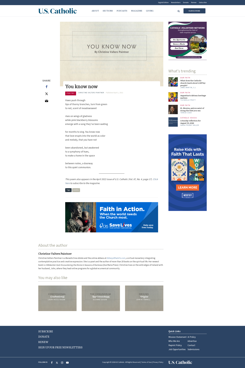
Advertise (192, 341)
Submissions (193, 349)
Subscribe (203, 2)
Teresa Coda (186, 113)
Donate (186, 2)
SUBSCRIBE (45, 331)
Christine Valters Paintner (91, 92)
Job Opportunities (177, 349)
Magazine (136, 10)
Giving (150, 10)
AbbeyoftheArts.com (116, 258)
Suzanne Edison (100, 300)
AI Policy (192, 337)
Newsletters (176, 2)
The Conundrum (100, 296)
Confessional (57, 296)
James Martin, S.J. (188, 87)
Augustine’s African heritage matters (193, 96)
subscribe (194, 11)
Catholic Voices (188, 118)
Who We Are (174, 341)
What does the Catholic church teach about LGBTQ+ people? (193, 83)
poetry (76, 190)
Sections (108, 10)
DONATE (43, 336)
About (95, 10)
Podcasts (122, 10)
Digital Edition (163, 2)
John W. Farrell (143, 300)
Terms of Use (146, 362)
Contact (191, 345)
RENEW (43, 342)
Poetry (71, 93)
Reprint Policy (175, 345)
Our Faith (185, 78)
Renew (193, 2)
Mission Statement (177, 337)
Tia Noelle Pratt (188, 100)
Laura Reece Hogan (56, 300)
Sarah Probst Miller (189, 125)
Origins (144, 296)
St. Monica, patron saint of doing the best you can (192, 109)
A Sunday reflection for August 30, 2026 (190, 121)
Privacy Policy (158, 362)
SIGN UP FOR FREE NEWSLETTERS (60, 347)
